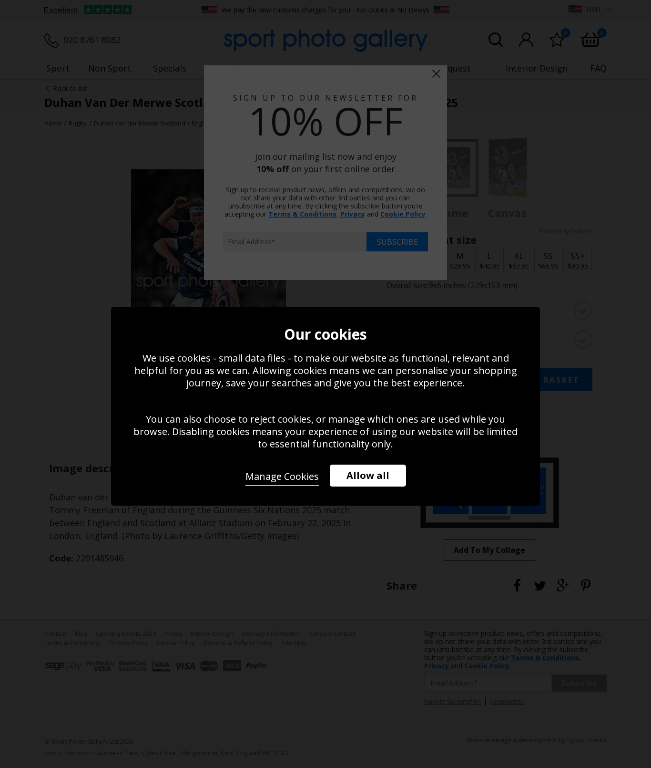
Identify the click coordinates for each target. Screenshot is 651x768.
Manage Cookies (282, 476)
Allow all (367, 475)
